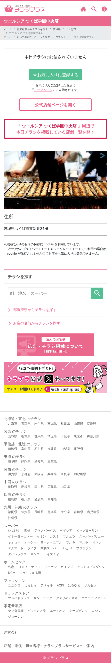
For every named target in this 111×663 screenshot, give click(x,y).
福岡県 (12, 512)
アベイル (47, 585)
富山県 (25, 449)
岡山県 (39, 487)
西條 (27, 530)
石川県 (39, 449)
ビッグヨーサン (87, 530)
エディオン (57, 610)
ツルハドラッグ (19, 598)
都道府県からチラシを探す (32, 29)
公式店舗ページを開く (55, 104)
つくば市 (71, 29)
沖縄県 (12, 518)
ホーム (8, 29)
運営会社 (11, 632)
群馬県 (39, 436)
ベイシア (66, 530)
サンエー (36, 554)
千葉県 (65, 436)
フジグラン (84, 548)
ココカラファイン (94, 598)
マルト (84, 542)
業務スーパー (50, 548)
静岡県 (25, 461)
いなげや (14, 530)
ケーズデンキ (78, 610)
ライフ (32, 548)
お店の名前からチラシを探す (33, 36)
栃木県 (25, 436)
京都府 (25, 474)
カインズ (67, 567)
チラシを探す (97, 293)
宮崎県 (78, 512)
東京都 (78, 436)
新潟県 (12, 449)
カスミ (54, 536)
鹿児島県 (93, 512)
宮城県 (52, 423)
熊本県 (52, 512)
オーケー (30, 542)
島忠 (11, 567)
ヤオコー (14, 542)
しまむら (30, 585)
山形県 (78, 423)
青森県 (25, 423)
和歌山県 (80, 474)
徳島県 (12, 499)
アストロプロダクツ (91, 567)
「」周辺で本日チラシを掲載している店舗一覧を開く (55, 129)
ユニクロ (14, 585)
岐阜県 (12, 461)
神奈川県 (93, 436)
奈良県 (65, 474)
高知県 (52, 499)
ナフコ (36, 567)
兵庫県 (52, 474)
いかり (67, 548)
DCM (11, 573)
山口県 (65, 487)
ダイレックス (17, 554)
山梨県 (65, 449)
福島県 (91, 423)
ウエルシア (62, 36)
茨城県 (57, 29)
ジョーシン (15, 616)
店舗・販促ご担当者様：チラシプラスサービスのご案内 (49, 645)
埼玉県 (52, 436)
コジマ (96, 610)
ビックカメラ (36, 610)
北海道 (12, 423)
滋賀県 (12, 474)
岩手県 (39, 423)
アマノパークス (45, 530)
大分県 (65, 512)
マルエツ (69, 536)
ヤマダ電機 (15, 610)
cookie (49, 244)
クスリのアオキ (67, 598)
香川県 (25, 499)
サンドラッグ (43, 598)
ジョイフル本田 (30, 573)
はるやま (74, 585)
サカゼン (90, 585)
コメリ (22, 567)
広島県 (52, 487)
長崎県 (39, 512)
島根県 (25, 487)
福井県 (52, 449)
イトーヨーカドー (20, 536)
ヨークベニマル (51, 542)
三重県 (52, 461)
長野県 (78, 449)
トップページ (43, 90)
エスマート (15, 548)
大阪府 (39, 474)
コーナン (50, 567)
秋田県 (65, 423)
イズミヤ (53, 554)
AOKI (60, 585)
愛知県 (39, 461)
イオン (41, 536)
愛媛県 (39, 499)
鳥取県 (12, 487)
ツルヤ (70, 542)
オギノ (97, 542)
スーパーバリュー (91, 536)
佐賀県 (25, 512)
